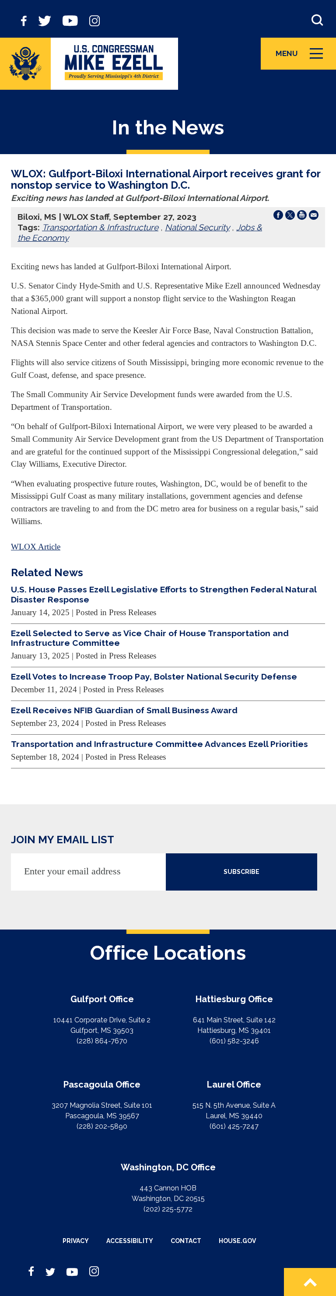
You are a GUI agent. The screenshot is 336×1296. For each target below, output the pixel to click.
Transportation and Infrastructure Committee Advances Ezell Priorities (159, 744)
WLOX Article (35, 546)
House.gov (237, 1240)
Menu (302, 57)
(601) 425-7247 (234, 1126)
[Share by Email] (313, 216)
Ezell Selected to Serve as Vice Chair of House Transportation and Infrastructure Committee (150, 638)
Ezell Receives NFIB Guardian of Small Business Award (124, 710)
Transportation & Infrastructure (100, 227)
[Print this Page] (302, 216)
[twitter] (44, 20)
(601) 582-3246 (234, 1041)
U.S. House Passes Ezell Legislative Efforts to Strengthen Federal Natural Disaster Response (163, 594)
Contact (186, 1240)
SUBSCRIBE (241, 871)
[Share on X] (290, 216)
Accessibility (129, 1240)
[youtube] (70, 20)
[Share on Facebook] (278, 216)
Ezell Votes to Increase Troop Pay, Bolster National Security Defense (154, 676)
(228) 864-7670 (102, 1041)
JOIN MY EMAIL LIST (62, 839)
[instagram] (94, 20)
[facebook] (24, 20)
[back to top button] (310, 1282)
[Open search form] (317, 20)
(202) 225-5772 (168, 1209)
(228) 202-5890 (102, 1126)
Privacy (76, 1240)
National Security (197, 227)
